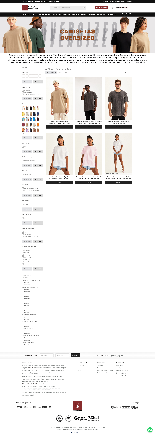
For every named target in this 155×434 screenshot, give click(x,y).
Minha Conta (119, 365)
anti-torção (27, 259)
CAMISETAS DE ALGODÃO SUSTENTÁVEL (32, 294)
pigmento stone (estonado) (31, 231)
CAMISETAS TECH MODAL (28, 342)
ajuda (124, 1)
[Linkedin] (119, 355)
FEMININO (26, 282)
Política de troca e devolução (105, 370)
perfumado (27, 250)
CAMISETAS (53, 72)
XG (40, 76)
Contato (80, 368)
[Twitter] (122, 355)
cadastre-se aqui (29, 1)
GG (36, 76)
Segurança (100, 365)
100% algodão (27, 146)
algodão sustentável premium (31, 190)
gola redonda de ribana (30, 218)
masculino (26, 204)
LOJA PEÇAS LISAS (101, 7)
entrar (130, 1)
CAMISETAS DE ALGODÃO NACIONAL (31, 280)
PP (24, 76)
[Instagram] (117, 355)
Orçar (59, 126)
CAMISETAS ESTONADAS (28, 301)
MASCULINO (27, 284)
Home (47, 72)
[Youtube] (114, 355)
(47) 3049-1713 (122, 375)
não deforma (27, 264)
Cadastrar (75, 355)
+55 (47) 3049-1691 (123, 373)
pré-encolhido (27, 257)
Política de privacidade (103, 373)
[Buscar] (84, 7)
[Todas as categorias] (33, 14)
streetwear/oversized (29, 160)
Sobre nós (81, 365)
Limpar (38, 81)
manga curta (27, 174)
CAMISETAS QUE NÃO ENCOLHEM (30, 335)
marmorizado (27, 234)
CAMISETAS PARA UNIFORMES (29, 321)
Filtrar (28, 81)
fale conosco (116, 1)
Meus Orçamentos (121, 368)
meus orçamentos (40, 1)
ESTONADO (27, 90)
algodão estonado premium (31, 188)
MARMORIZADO (28, 92)
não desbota (27, 261)
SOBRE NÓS (26, 14)
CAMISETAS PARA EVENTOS (29, 314)
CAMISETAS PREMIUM (27, 328)
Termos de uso (101, 368)
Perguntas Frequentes (122, 370)
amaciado (26, 252)
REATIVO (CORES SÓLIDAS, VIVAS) (32, 94)
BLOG (79, 370)
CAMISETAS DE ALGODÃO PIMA (30, 287)
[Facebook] (112, 355)
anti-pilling (27, 255)
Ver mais (25, 133)
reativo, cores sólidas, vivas (31, 236)
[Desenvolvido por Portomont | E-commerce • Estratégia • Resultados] (77, 432)
